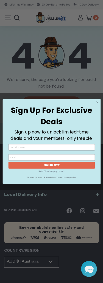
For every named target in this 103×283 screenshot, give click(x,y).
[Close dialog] (97, 102)
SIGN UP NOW (52, 165)
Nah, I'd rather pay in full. (51, 171)
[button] (89, 269)
